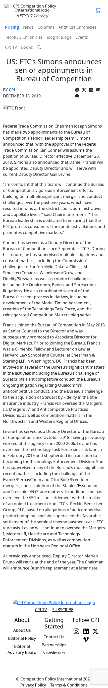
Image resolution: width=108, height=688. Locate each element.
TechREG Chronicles (24, 37)
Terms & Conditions (69, 685)
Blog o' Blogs (59, 37)
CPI (12, 90)
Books (27, 47)
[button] (98, 10)
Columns (46, 27)
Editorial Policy (22, 638)
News (28, 27)
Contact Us (53, 637)
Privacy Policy (33, 685)
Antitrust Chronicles (77, 27)
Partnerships (54, 645)
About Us (22, 630)
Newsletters (53, 653)
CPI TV (11, 47)
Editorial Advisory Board (22, 649)
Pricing (12, 27)
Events (81, 37)
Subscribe (62, 609)
